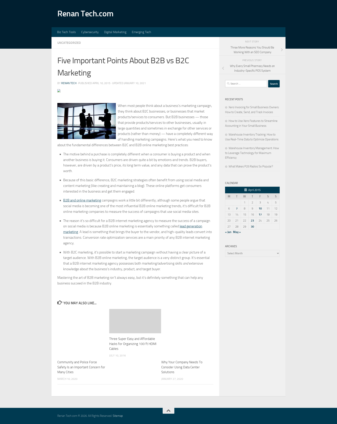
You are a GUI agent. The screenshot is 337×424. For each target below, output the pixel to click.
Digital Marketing (115, 32)
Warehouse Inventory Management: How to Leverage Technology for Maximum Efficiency (252, 152)
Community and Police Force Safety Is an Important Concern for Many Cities (81, 367)
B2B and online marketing (82, 200)
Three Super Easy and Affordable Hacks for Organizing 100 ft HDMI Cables (132, 344)
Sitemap (118, 416)
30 (252, 226)
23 (252, 220)
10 (260, 208)
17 (260, 214)
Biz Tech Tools (66, 32)
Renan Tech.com (85, 13)
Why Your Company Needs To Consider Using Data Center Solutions (181, 367)
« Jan (228, 232)
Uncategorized (69, 43)
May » (237, 232)
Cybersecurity (90, 32)
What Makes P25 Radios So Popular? (251, 166)
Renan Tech (68, 83)
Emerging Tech (141, 32)
